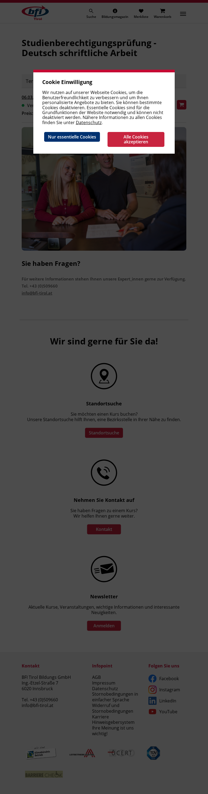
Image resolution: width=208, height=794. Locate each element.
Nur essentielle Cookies (72, 137)
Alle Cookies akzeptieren (135, 139)
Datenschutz (89, 122)
